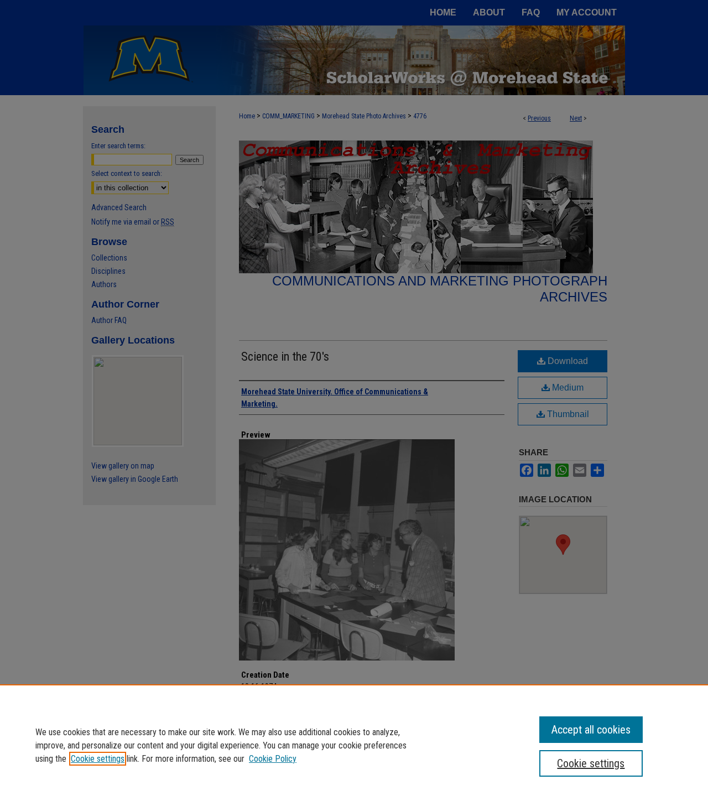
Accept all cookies (591, 729)
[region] (354, 745)
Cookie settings (97, 758)
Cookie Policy (272, 758)
